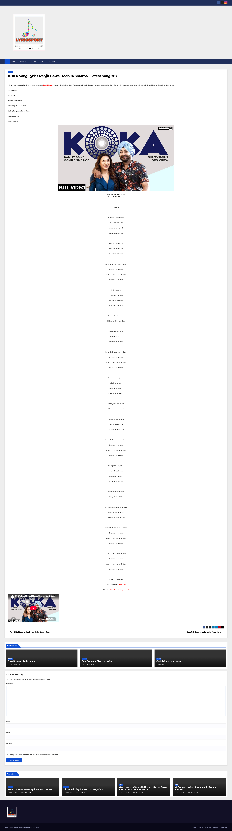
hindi (14, 61)
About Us (200, 827)
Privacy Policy (223, 827)
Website (9, 743)
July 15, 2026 (69, 792)
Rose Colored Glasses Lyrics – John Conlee (30, 789)
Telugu (52, 61)
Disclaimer (215, 827)
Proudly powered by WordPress (13, 827)
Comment (10, 683)
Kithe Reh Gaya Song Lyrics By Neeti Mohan (205, 632)
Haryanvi (66, 786)
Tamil (42, 61)
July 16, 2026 (13, 792)
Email (8, 732)
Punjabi (23, 61)
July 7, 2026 (180, 792)
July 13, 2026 (125, 792)
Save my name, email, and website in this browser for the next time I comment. (34, 755)
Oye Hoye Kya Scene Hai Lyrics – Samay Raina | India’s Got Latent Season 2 (143, 788)
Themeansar (36, 827)
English (33, 61)
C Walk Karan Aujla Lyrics (21, 661)
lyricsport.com (14, 664)
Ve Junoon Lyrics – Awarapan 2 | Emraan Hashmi (196, 788)
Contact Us (208, 827)
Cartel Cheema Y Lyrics (168, 661)
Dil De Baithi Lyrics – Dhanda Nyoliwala (83, 789)
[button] (226, 61)
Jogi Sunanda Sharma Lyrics (97, 661)
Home (194, 827)
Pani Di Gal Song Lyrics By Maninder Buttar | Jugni (30, 632)
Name (8, 721)
